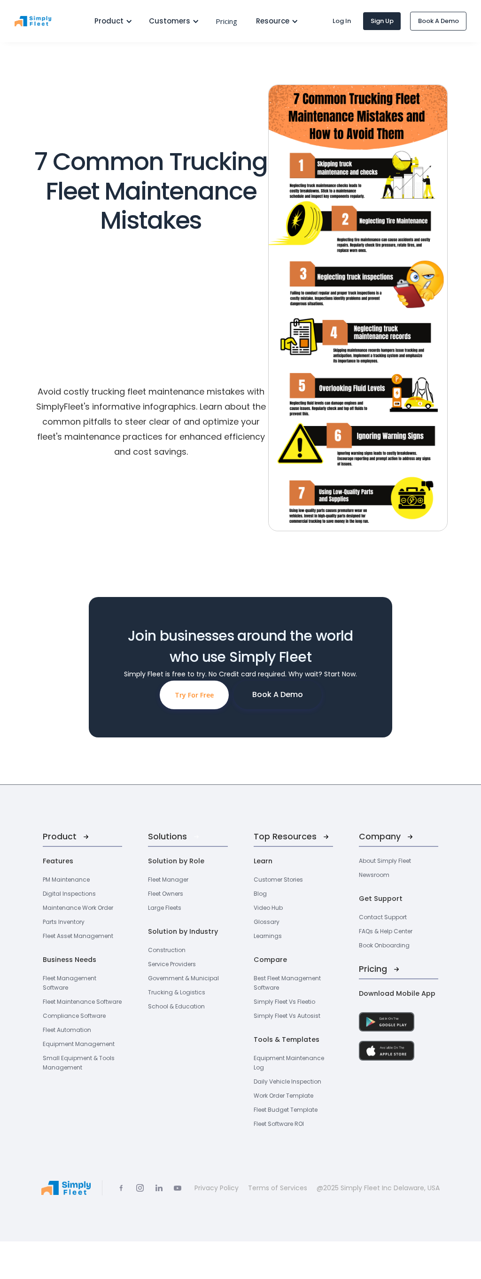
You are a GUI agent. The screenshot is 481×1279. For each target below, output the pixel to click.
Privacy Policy (216, 1188)
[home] (45, 21)
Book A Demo (438, 20)
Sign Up (382, 20)
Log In (342, 20)
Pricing (226, 21)
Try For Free (194, 694)
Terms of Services (277, 1188)
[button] (110, 21)
